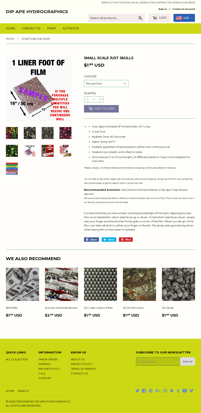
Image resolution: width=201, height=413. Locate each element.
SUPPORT (44, 378)
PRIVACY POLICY (82, 364)
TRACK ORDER (47, 359)
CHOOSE (90, 76)
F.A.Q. (42, 373)
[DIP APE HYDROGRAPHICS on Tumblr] (178, 391)
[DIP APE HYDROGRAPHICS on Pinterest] (151, 391)
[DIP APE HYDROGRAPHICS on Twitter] (137, 391)
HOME (10, 28)
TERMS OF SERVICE (83, 368)
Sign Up (188, 361)
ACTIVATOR (71, 28)
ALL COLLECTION (17, 359)
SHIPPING (44, 364)
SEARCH (23, 390)
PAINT (51, 28)
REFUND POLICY (49, 368)
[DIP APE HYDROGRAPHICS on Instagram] (165, 391)
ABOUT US (78, 359)
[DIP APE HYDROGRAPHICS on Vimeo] (191, 391)
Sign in (162, 9)
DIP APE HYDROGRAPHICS (37, 11)
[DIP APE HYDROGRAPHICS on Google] (158, 391)
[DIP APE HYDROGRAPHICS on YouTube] (185, 391)
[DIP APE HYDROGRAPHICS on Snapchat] (172, 391)
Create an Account (183, 9)
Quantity (90, 93)
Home (10, 38)
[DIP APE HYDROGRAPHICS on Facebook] (144, 391)
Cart (162, 18)
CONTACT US (31, 28)
